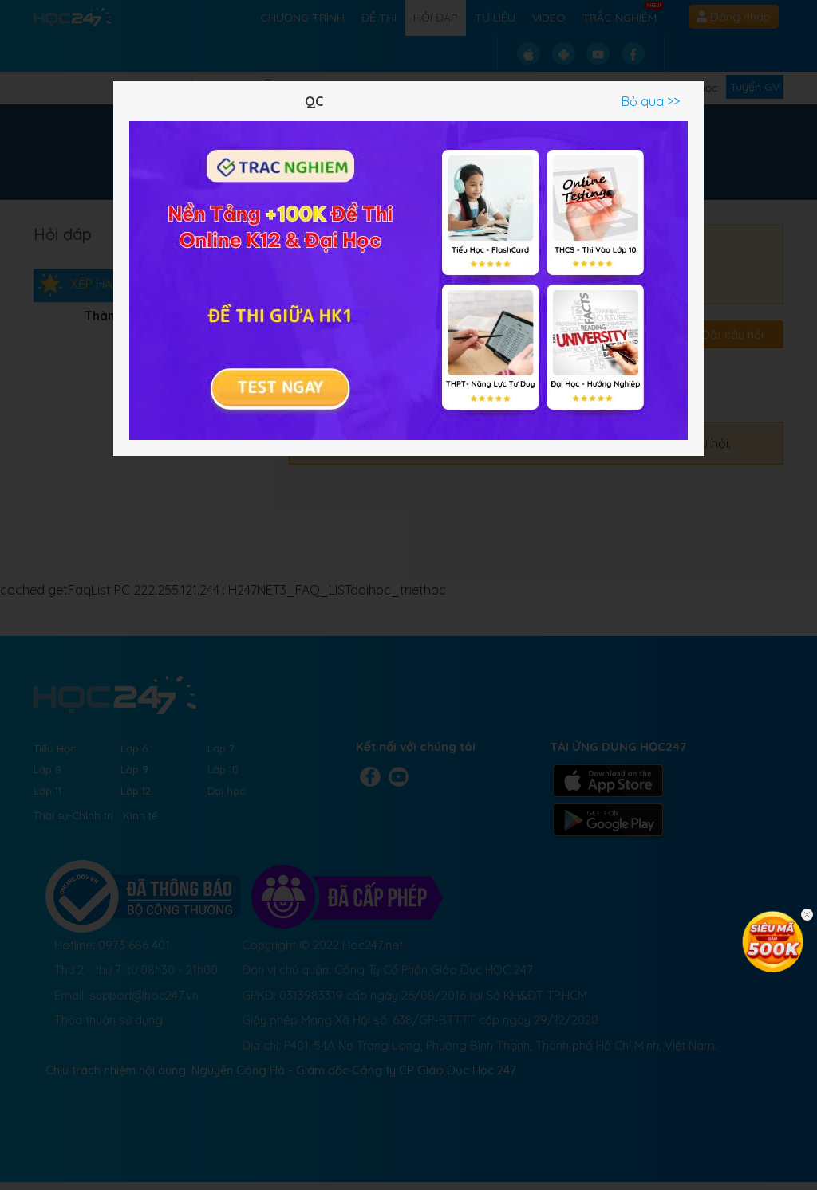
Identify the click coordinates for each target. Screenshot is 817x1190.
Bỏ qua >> (651, 101)
